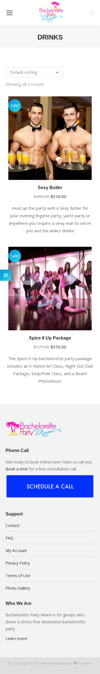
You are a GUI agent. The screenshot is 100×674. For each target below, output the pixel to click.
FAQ (9, 538)
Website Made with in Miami (66, 663)
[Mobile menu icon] (9, 13)
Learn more (16, 638)
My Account (16, 550)
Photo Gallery (18, 588)
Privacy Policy (18, 563)
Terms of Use (18, 575)
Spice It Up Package (50, 338)
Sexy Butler (50, 187)
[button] (87, 172)
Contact (13, 525)
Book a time (17, 469)
